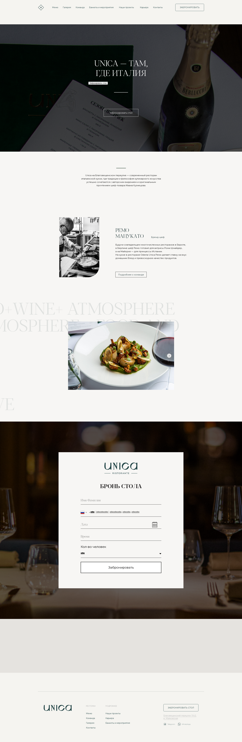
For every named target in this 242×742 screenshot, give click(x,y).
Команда (80, 7)
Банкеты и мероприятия (101, 7)
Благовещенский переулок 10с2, (179, 715)
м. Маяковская (170, 718)
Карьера (144, 7)
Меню (55, 7)
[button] (121, 113)
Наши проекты (126, 7)
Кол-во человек (93, 547)
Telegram (171, 724)
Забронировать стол (98, 83)
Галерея (67, 7)
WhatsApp (186, 724)
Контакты (158, 7)
